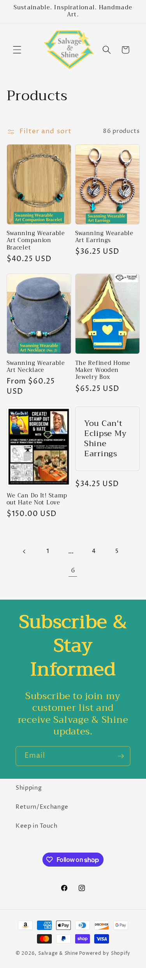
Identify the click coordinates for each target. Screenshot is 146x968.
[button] (17, 49)
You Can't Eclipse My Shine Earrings (105, 439)
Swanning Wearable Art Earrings (104, 237)
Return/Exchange (42, 807)
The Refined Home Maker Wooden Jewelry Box (103, 370)
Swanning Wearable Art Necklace (36, 367)
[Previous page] (24, 551)
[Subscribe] (120, 756)
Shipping (29, 788)
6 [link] (73, 570)
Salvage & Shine (58, 953)
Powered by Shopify (104, 953)
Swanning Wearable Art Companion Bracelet (36, 240)
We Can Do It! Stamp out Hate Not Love (37, 499)
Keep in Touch (37, 826)
